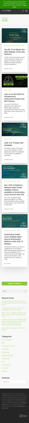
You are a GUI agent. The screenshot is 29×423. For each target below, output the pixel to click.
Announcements (10, 46)
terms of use (5, 408)
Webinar (4, 371)
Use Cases (5, 368)
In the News (5, 349)
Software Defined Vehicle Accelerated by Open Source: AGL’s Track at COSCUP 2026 (14, 303)
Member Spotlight (7, 355)
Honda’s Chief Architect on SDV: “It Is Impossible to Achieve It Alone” (13, 309)
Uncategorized (6, 365)
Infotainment (6, 352)
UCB (22, 46)
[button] (26, 10)
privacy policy (20, 406)
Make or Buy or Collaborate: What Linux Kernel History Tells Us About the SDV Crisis (14, 314)
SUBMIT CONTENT (14, 283)
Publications (6, 358)
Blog (18, 46)
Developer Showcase (8, 346)
